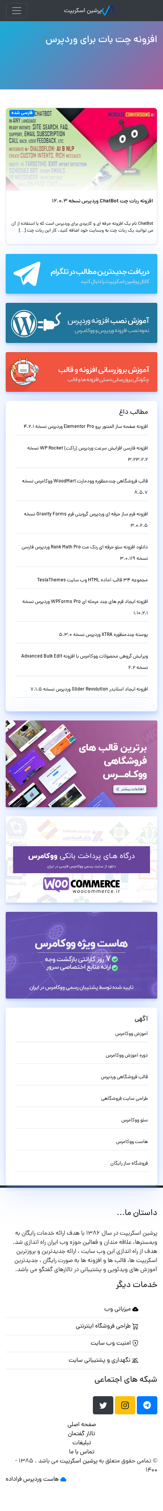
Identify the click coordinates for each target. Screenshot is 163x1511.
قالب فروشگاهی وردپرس (124, 1077)
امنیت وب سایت (111, 1343)
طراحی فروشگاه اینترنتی (104, 1326)
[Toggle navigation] (16, 10)
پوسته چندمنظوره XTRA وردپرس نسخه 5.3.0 (103, 635)
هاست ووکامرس (132, 1142)
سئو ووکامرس (134, 1120)
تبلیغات (81, 1443)
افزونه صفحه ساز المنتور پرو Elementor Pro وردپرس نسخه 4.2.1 (86, 427)
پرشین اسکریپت (83, 11)
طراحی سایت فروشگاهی (124, 1098)
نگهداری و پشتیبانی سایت (100, 1360)
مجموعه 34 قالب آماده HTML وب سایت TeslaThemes (92, 580)
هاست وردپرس (41, 1479)
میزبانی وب (118, 1309)
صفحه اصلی (81, 1425)
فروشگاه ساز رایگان (129, 1163)
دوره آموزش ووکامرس (127, 1055)
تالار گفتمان (81, 1434)
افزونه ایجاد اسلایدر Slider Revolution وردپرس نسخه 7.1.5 (89, 689)
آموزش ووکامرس (131, 1034)
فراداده (14, 1479)
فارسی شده (22, 113)
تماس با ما (81, 1452)
